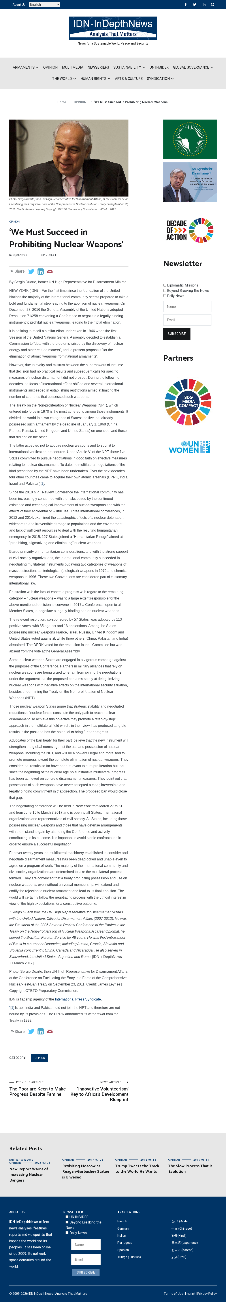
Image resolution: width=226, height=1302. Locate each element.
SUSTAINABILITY (127, 67)
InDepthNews (18, 255)
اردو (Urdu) (178, 1257)
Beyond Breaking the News (188, 291)
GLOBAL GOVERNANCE (191, 67)
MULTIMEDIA (72, 67)
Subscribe (177, 333)
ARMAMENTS (24, 67)
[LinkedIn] (204, 4)
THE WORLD (62, 79)
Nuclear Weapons (21, 1159)
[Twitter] (195, 4)
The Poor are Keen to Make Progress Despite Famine (37, 1089)
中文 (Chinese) (181, 1228)
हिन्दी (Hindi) (178, 1235)
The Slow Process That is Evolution (190, 1169)
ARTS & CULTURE (129, 79)
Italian (121, 1235)
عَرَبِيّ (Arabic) (180, 1221)
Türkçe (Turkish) (129, 1257)
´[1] (11, 1008)
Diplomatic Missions (182, 285)
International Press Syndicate (78, 999)
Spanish (123, 1250)
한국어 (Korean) (182, 1250)
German (123, 1228)
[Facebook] (186, 4)
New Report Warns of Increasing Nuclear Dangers (28, 1175)
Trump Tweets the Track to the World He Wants (137, 1169)
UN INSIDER (159, 67)
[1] (42, 483)
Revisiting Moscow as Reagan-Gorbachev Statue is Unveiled (85, 1171)
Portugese (124, 1242)
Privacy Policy (207, 1293)
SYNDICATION (158, 79)
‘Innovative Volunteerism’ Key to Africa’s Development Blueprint (99, 1091)
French (122, 1221)
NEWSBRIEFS (98, 67)
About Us (19, 4)
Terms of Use (173, 1293)
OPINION (50, 67)
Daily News (175, 296)
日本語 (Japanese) (184, 1242)
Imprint (190, 1293)
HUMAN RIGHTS (93, 79)
